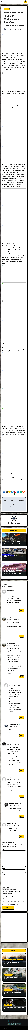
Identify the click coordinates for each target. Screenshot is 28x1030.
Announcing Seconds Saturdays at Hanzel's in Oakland (20, 504)
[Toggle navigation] (1, 1)
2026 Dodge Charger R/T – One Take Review (13, 963)
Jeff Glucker (9, 543)
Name (3, 868)
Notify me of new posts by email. (11, 904)
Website (4, 881)
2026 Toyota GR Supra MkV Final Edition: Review (13, 978)
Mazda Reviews (8, 989)
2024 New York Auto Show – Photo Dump (13, 555)
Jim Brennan (15, 523)
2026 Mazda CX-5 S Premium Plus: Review (13, 993)
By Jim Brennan (10, 29)
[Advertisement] (14, 928)
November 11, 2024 (17, 543)
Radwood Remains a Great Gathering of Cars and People (12, 540)
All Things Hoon (8, 1004)
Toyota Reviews (8, 974)
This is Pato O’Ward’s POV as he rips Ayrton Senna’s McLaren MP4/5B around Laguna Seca (14, 570)
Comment (5, 849)
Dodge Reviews (8, 959)
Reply (21, 610)
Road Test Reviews (18, 959)
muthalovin (10, 617)
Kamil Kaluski (9, 558)
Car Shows (6, 9)
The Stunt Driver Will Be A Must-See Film (14, 1008)
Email (3, 874)
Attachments (5, 887)
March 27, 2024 (17, 558)
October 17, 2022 (17, 573)
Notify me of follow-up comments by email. (14, 901)
